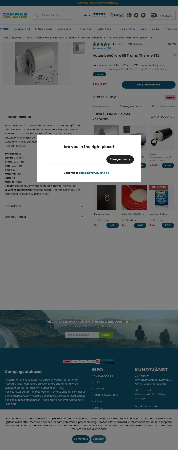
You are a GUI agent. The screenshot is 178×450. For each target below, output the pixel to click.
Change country (120, 159)
